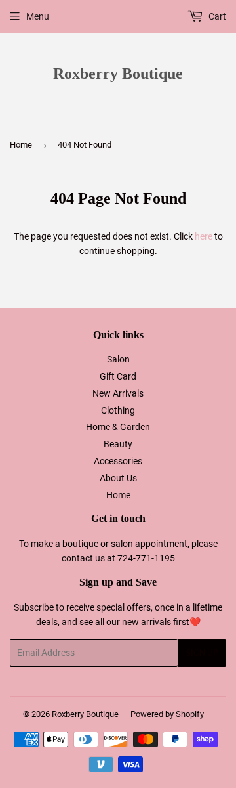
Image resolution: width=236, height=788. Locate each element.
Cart (216, 16)
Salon (118, 359)
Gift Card (118, 376)
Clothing (118, 410)
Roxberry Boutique (118, 73)
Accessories (118, 461)
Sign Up (202, 653)
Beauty (118, 444)
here (203, 236)
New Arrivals (118, 393)
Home (21, 145)
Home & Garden (118, 427)
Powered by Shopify (167, 714)
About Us (118, 478)
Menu (37, 16)
